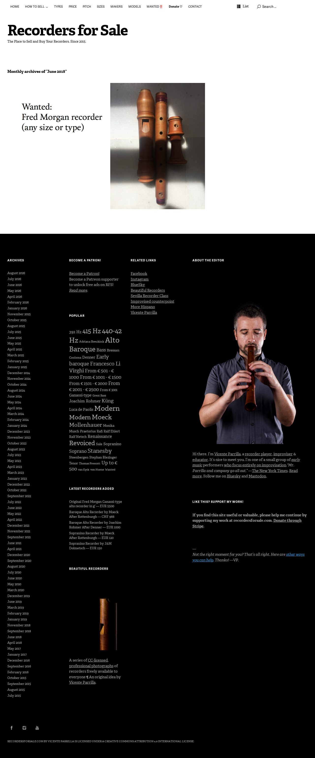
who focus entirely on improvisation (255, 465)
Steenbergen (78, 457)
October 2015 (16, 678)
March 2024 (15, 414)
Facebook (139, 273)
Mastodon (257, 476)
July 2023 (14, 455)
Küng (107, 401)
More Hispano (143, 306)
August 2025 (16, 326)
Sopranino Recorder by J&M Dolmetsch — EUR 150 (90, 545)
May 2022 (14, 514)
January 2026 (17, 308)
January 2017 (17, 654)
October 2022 (16, 490)
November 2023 (19, 437)
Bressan (113, 350)
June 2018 (14, 637)
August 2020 (16, 566)
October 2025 (17, 320)
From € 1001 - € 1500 (100, 377)
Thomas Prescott (89, 463)
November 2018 (19, 625)
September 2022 (19, 496)
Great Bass (99, 395)
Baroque (82, 349)
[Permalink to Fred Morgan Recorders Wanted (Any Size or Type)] (54, 122)
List (246, 6)
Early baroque (89, 360)
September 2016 (19, 666)
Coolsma (75, 358)
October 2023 (16, 443)
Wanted (110, 470)
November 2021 (18, 531)
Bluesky (234, 476)
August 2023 (16, 449)
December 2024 (18, 373)
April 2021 (14, 549)
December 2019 (18, 596)
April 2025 (14, 349)
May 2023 (14, 461)
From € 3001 (108, 390)
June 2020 (14, 578)
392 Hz (75, 331)
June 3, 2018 (20, 102)
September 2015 (19, 684)
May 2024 (14, 402)
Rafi (100, 431)
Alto (112, 340)
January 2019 (17, 619)
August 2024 (16, 390)
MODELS (134, 6)
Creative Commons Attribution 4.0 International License (149, 741)
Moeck (102, 417)
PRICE (73, 6)
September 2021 (19, 537)
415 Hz (91, 331)
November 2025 (19, 314)
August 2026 (16, 273)
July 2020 (14, 572)
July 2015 (14, 696)
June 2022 (14, 508)
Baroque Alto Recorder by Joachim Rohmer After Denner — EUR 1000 (95, 525)
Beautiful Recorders (148, 290)
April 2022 (14, 520)
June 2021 (14, 543)
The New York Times (270, 470)
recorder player (258, 454)
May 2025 (14, 343)
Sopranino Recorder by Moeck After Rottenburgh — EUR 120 (91, 535)
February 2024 (18, 420)
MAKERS (116, 6)
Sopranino (112, 444)
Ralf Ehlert (112, 431)
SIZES (101, 6)
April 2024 (14, 408)
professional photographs (91, 665)
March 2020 (15, 590)
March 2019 (15, 607)
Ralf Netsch (78, 437)
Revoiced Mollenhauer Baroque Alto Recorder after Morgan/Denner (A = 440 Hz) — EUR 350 (156, 96)
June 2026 (14, 285)
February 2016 (18, 672)
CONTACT (195, 6)
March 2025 (15, 355)
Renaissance (100, 436)
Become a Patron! (84, 273)
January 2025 (17, 367)
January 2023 (17, 478)
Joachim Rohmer (85, 401)
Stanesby (100, 451)
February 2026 (18, 302)
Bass (101, 350)
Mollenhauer (85, 424)
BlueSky (138, 284)
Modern (107, 408)
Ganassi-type (80, 395)
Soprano (78, 451)
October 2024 (17, 384)
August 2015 (16, 690)
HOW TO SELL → (36, 6)
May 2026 (14, 291)
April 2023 (14, 467)
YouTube (37, 728)
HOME (14, 6)
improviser (283, 454)
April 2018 (14, 643)
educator (200, 459)
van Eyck (83, 470)
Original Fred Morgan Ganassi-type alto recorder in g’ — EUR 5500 (95, 504)
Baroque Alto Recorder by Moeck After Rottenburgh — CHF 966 (94, 514)
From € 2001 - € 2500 (94, 386)
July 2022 (14, 502)
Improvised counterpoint (152, 301)
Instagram (140, 279)
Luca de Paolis (81, 409)
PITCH (87, 6)
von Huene (97, 470)
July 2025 (14, 332)
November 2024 (19, 379)
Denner (88, 357)
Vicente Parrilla (82, 682)
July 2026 (14, 279)
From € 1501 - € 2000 (88, 383)
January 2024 (17, 426)
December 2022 (18, 484)
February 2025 (18, 361)
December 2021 (18, 525)
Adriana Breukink (91, 342)
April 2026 (14, 297)
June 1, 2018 (123, 108)
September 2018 (19, 631)
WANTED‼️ (155, 6)
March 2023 (15, 473)
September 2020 (19, 561)
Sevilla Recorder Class (149, 295)
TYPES (58, 6)
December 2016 (18, 660)
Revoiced (82, 443)
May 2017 (14, 649)
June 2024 (14, 396)
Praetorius (88, 431)
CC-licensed (98, 660)
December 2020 (18, 555)
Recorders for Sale (67, 30)
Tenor (73, 463)
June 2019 (14, 602)
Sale (99, 444)
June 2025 (14, 338)
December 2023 (18, 431)
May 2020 (14, 584)
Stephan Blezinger (103, 457)
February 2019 (18, 613)
